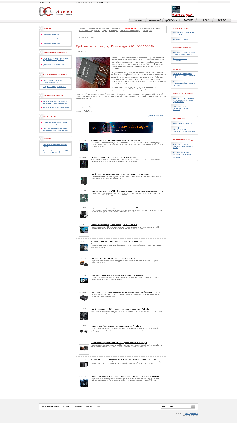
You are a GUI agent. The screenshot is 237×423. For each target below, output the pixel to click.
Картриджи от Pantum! (180, 39)
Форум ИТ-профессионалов (182, 123)
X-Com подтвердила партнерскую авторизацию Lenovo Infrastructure (55, 102)
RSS (98, 406)
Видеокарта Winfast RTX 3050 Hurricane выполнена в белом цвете (117, 275)
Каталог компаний (155, 20)
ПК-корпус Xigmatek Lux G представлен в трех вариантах (113, 157)
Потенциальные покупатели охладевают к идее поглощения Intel (184, 75)
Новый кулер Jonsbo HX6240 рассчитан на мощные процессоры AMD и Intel (120, 309)
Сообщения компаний (183, 94)
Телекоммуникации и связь (55, 75)
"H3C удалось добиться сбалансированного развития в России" (183, 146)
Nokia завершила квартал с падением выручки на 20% (52, 81)
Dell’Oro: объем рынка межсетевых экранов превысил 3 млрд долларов (55, 129)
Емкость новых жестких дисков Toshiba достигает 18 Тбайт (114, 225)
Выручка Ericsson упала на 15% (54, 87)
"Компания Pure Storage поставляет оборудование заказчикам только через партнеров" (182, 155)
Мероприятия (179, 118)
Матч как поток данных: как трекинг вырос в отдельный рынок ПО (55, 59)
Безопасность (49, 116)
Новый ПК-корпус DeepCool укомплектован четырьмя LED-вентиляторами (120, 174)
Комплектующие (88, 37)
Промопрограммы (181, 28)
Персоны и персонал (182, 48)
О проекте (66, 406)
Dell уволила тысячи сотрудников (180, 59)
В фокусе (177, 69)
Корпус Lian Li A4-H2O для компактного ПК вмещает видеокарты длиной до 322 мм (123, 360)
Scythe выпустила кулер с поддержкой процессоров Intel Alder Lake (117, 208)
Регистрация (138, 20)
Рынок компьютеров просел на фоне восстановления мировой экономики (184, 83)
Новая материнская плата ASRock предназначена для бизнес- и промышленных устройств (127, 191)
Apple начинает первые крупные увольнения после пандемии (184, 53)
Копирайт (89, 406)
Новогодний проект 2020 (51, 43)
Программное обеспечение (55, 52)
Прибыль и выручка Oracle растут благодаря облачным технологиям (55, 65)
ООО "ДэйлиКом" (191, 414)
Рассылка (78, 406)
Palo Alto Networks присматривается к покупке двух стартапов (55, 123)
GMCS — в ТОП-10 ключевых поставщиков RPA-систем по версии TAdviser (183, 100)
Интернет (47, 139)
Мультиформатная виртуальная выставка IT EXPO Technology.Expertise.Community (184, 129)
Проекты (47, 28)
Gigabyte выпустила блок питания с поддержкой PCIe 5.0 (113, 258)
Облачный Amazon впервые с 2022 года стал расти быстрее (55, 151)
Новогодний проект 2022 (51, 34)
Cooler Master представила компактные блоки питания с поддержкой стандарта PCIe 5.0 (125, 292)
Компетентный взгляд (183, 140)
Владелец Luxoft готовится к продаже (56, 107)
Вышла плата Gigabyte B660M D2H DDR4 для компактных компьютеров (119, 343)
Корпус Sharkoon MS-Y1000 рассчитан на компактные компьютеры (117, 242)
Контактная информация (50, 406)
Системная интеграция (53, 95)
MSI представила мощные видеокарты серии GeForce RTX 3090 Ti (117, 140)
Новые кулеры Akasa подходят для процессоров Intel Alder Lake (116, 326)
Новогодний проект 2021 (51, 39)
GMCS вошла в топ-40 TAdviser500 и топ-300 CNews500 (180, 108)
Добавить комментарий (157, 116)
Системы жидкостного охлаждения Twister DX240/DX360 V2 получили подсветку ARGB (125, 376)
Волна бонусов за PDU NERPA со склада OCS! (183, 33)
